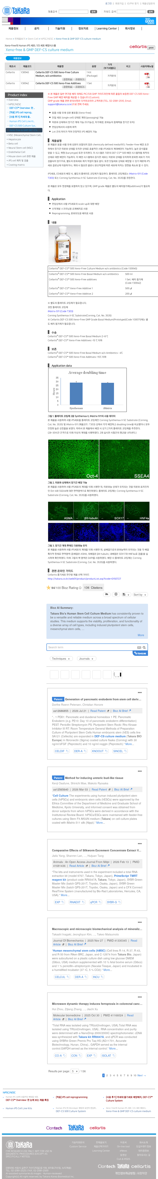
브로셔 (123, 1142)
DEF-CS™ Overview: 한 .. (22, 108)
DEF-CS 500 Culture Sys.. (22, 125)
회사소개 (143, 1142)
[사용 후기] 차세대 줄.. (20, 117)
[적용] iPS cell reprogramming (71, 1097)
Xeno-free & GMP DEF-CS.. (23, 130)
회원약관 (142, 1173)
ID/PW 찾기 (133, 3)
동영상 (123, 1155)
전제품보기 (20, 39)
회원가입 (119, 3)
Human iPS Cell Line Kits (19, 1108)
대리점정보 (143, 1151)
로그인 (108, 3)
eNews (123, 1151)
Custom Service (78, 1146)
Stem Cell (33, 39)
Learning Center (101, 1151)
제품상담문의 (148, 3)
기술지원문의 (78, 1142)
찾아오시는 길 (143, 1155)
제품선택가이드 (101, 1146)
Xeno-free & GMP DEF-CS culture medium (128, 1111)
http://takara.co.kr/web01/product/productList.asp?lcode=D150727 (84, 579)
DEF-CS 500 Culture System (71, 1111)
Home (9, 39)
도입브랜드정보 (143, 1146)
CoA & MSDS (123, 1159)
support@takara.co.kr (60, 104)
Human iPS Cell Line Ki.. (22, 121)
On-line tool (123, 1146)
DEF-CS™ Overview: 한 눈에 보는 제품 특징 (27, 1100)
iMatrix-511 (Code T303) (60, 311)
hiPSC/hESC (47, 39)
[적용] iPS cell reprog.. (20, 112)
